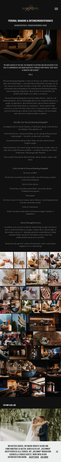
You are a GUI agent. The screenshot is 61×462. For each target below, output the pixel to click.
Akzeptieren (34, 457)
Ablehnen (44, 457)
